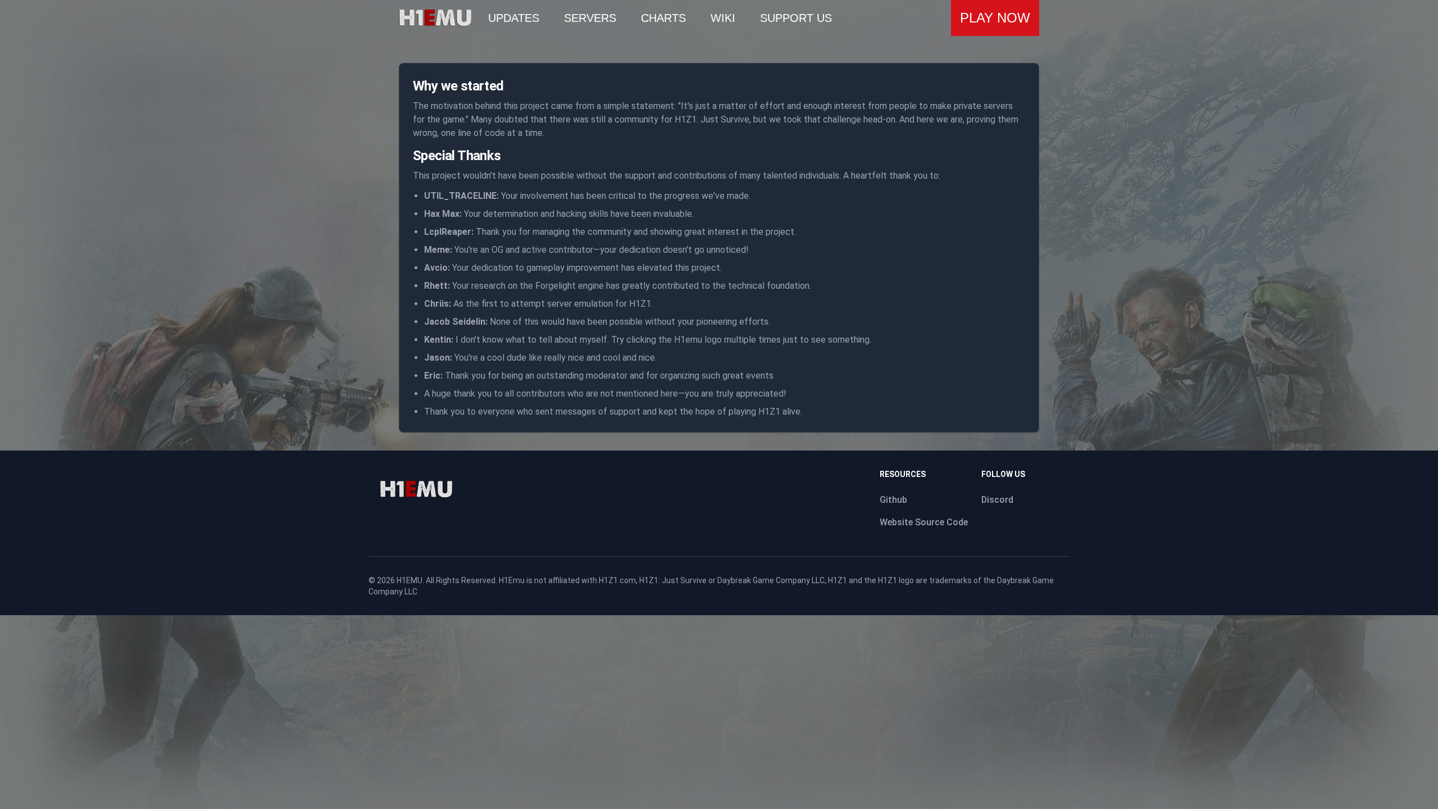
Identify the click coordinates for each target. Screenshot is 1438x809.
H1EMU (409, 580)
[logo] (415, 489)
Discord (997, 499)
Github (893, 499)
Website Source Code (924, 522)
